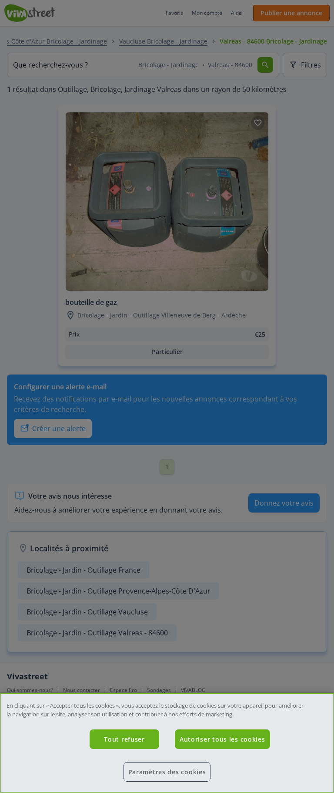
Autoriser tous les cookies (222, 739)
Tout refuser (124, 739)
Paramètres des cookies (167, 772)
